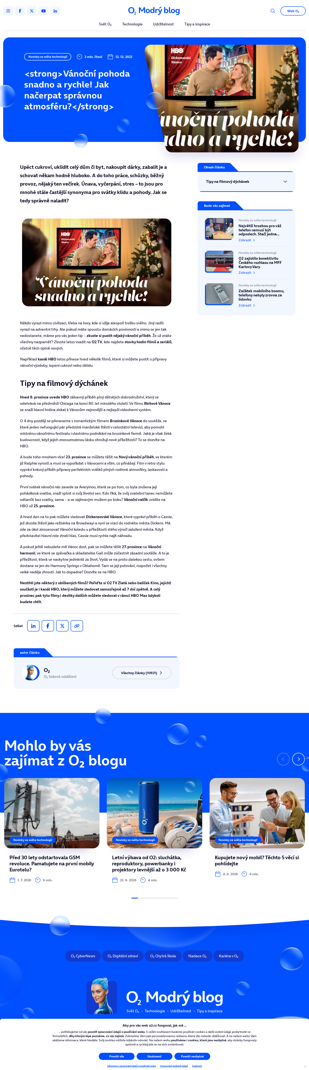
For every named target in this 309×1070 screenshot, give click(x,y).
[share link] (77, 625)
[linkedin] (55, 11)
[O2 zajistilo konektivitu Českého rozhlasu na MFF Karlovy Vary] (246, 262)
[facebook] (20, 11)
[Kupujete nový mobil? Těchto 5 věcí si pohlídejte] (257, 827)
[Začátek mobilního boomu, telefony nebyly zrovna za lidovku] (246, 293)
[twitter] (32, 11)
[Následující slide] (298, 759)
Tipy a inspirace (197, 24)
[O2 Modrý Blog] (154, 11)
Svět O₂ (105, 24)
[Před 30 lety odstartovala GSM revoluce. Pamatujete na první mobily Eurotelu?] (51, 830)
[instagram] (8, 11)
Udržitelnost (163, 24)
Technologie (132, 24)
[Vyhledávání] (273, 11)
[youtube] (43, 11)
